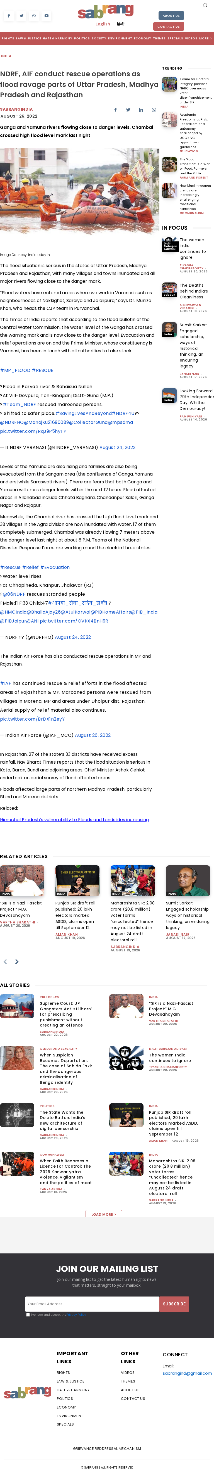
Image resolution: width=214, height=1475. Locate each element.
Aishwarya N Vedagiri (190, 306)
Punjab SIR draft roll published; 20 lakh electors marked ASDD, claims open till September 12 (75, 915)
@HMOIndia (13, 612)
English (103, 24)
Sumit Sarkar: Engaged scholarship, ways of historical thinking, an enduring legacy (193, 345)
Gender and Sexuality (58, 1049)
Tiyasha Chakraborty (192, 266)
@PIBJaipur (13, 621)
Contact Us (168, 26)
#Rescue (10, 567)
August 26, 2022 (93, 735)
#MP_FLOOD (15, 370)
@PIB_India (144, 612)
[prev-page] (5, 962)
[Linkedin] (141, 110)
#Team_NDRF (19, 404)
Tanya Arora (51, 1189)
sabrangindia (125, 946)
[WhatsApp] (34, 16)
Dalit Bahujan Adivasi (170, 246)
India (6, 56)
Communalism (192, 213)
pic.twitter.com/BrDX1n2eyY (32, 719)
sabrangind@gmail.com (187, 1373)
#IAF (5, 683)
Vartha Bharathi (17, 922)
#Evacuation (55, 567)
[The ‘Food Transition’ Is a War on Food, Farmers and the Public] (169, 164)
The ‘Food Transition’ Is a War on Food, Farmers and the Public (195, 166)
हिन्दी (120, 24)
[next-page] (17, 962)
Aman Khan (66, 934)
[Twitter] (21, 16)
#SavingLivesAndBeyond (83, 413)
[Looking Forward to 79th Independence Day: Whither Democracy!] (169, 395)
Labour (169, 295)
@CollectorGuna (88, 422)
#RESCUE (43, 370)
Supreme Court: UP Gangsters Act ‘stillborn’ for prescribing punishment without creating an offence (66, 1014)
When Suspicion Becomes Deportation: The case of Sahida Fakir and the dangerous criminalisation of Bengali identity (66, 1068)
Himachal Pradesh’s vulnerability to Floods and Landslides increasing (74, 819)
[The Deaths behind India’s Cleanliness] (169, 289)
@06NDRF (14, 594)
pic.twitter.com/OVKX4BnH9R (74, 621)
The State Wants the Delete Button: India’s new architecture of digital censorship (62, 1121)
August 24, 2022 (117, 447)
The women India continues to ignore (193, 248)
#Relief (30, 567)
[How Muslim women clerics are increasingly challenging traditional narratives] (169, 190)
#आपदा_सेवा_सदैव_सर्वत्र (78, 603)
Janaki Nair (190, 374)
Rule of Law (49, 997)
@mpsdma (120, 422)
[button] (205, 5)
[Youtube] (46, 16)
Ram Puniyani (191, 416)
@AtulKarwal (76, 612)
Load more (102, 1214)
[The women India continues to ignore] (126, 1058)
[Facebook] (9, 16)
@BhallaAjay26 (44, 612)
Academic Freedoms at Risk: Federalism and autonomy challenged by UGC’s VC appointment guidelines (194, 130)
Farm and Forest (194, 177)
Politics (47, 1106)
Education (189, 151)
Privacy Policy (76, 1315)
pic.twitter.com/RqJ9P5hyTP (33, 431)
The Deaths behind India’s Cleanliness (194, 291)
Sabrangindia (16, 109)
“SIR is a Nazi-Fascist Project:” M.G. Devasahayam (21, 909)
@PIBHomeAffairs (111, 612)
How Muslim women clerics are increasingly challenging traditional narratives (195, 197)
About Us (171, 15)
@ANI (32, 621)
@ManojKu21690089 (46, 422)
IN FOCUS (175, 228)
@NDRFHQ (12, 422)
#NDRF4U (123, 413)
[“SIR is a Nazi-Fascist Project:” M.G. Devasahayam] (22, 880)
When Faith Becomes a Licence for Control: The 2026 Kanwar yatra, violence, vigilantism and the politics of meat (66, 1172)
